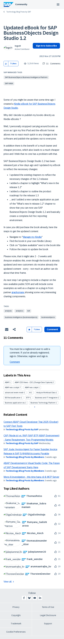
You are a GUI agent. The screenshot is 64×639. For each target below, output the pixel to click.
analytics (19, 311)
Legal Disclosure (48, 615)
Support (48, 623)
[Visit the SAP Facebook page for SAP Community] (24, 598)
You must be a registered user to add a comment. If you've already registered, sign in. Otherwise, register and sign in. (30, 353)
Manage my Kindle (32, 237)
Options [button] (34, 51)
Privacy (16, 607)
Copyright (16, 615)
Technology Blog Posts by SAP (18, 12)
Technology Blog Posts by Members (25, 457)
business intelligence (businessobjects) (21, 317)
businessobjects (48, 317)
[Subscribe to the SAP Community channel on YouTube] (34, 598)
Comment (15, 362)
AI (30, 393)
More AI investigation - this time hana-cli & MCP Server (31, 477)
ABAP (7, 382)
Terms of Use (48, 607)
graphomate (18, 292)
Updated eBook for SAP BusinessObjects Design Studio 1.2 (31, 33)
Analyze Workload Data (46, 393)
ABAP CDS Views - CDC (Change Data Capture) (33, 382)
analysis (8, 311)
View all (8, 581)
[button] (6, 63)
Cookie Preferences (16, 632)
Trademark (16, 623)
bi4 (28, 311)
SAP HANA (9, 83)
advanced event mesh (14, 393)
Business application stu (15, 403)
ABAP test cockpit (12, 387)
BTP (27, 398)
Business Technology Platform (43, 403)
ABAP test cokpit (31, 387)
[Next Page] (34, 407)
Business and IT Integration (46, 398)
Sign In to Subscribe (46, 46)
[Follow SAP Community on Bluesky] (29, 598)
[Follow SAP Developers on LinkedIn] (40, 598)
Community (21, 4)
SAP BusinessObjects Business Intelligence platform (26, 77)
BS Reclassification (13, 398)
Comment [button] (52, 329)
